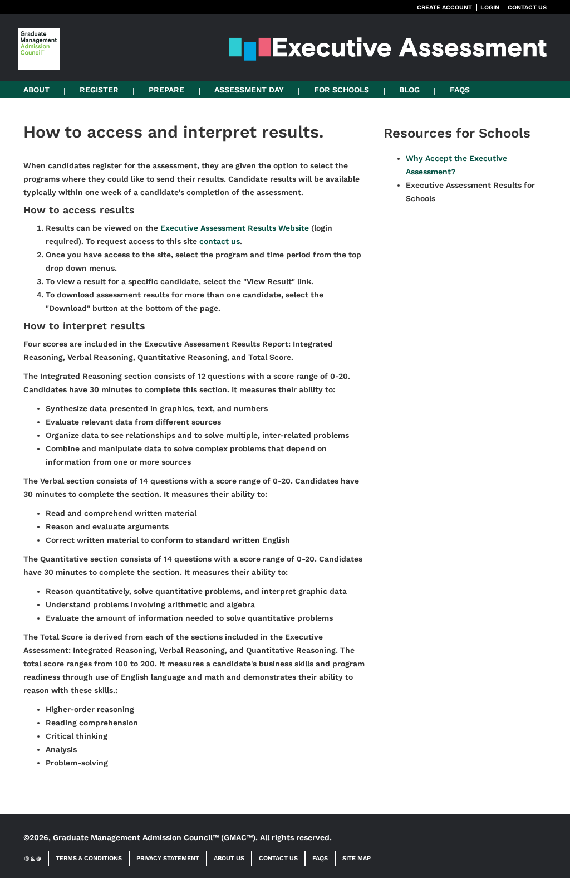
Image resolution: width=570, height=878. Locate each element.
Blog (409, 89)
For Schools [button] (341, 89)
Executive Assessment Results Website (234, 227)
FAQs (460, 89)
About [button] (36, 89)
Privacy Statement (167, 858)
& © (32, 858)
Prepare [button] (166, 89)
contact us (219, 241)
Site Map (356, 858)
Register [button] (99, 89)
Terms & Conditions (89, 858)
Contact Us (278, 858)
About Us (229, 858)
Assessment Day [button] (249, 89)
